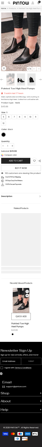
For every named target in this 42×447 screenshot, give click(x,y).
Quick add (21, 316)
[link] (34, 161)
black (12, 334)
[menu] (2, 3)
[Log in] (33, 3)
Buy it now (21, 168)
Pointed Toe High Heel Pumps (20, 325)
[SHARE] (39, 161)
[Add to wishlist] (27, 291)
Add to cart (16, 160)
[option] (21, 41)
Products (12, 8)
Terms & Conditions (23, 368)
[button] (34, 69)
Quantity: (5, 141)
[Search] (9, 3)
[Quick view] (27, 295)
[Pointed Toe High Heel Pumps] (21, 300)
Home (3, 8)
